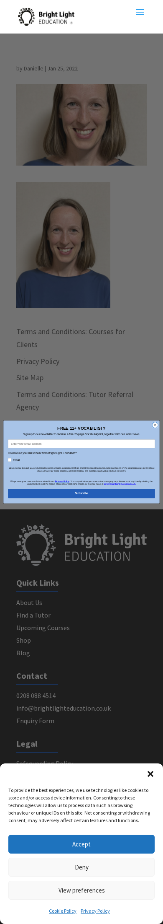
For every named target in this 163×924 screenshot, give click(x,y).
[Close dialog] (155, 425)
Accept (81, 844)
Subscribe (81, 493)
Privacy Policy (95, 911)
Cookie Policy (62, 911)
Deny (82, 867)
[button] (150, 774)
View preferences (82, 890)
